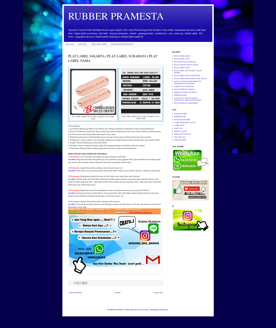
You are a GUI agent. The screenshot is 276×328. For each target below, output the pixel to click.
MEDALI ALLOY (180, 131)
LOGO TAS (178, 128)
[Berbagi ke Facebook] (83, 282)
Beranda (70, 44)
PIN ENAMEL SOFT (181, 59)
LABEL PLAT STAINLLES (184, 86)
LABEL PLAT (179, 125)
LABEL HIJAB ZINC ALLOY (185, 122)
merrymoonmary (143, 309)
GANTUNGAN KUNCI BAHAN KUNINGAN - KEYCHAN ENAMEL (187, 99)
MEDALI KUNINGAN (182, 134)
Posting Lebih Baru (75, 292)
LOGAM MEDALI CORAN (184, 89)
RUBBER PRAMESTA (116, 15)
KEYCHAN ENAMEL (182, 119)
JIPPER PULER (180, 116)
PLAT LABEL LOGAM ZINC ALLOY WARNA (188, 71)
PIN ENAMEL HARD (182, 56)
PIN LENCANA (180, 137)
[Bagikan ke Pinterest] (86, 282)
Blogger (165, 309)
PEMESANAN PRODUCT (122, 44)
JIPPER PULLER (180, 95)
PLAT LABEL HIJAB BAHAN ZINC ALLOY (190, 78)
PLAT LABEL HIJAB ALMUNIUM (187, 75)
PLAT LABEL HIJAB (182, 67)
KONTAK (82, 44)
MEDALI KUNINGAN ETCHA (185, 92)
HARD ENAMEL (180, 113)
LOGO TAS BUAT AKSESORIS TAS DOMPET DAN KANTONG (187, 82)
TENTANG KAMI (99, 44)
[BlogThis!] (77, 282)
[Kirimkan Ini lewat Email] (75, 282)
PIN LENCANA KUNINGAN (185, 62)
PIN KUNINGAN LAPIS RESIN (186, 103)
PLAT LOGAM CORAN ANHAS (186, 64)
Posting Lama (158, 292)
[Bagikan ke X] (80, 282)
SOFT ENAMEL (180, 140)
